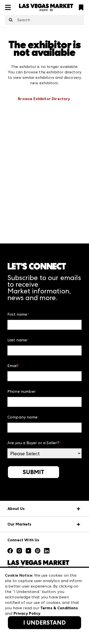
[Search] (10, 20)
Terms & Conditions (59, 608)
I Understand (44, 622)
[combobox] (44, 20)
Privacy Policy (27, 613)
